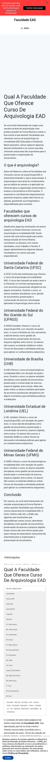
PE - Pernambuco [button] (11, 655)
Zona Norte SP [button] (10, 593)
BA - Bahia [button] (9, 660)
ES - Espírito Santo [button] (11, 634)
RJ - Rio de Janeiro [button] (11, 624)
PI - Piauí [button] (8, 686)
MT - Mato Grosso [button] (11, 680)
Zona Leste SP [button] (10, 599)
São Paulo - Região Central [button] (13, 588)
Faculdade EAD (25, 20)
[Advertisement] (25, 61)
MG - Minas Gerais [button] (11, 629)
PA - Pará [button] (8, 696)
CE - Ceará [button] (9, 665)
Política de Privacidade (18, 753)
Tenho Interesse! (34, 8)
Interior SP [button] (9, 619)
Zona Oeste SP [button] (10, 609)
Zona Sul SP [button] (9, 604)
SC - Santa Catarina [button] (11, 645)
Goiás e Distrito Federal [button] (13, 670)
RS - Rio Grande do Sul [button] (12, 650)
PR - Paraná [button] (9, 640)
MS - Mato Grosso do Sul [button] (13, 675)
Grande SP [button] (9, 614)
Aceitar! (8, 758)
